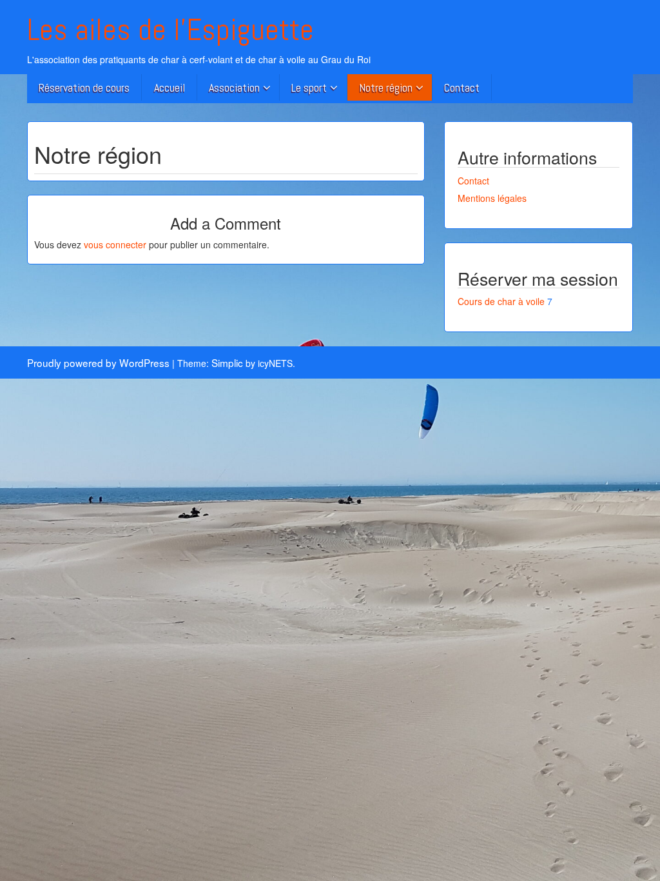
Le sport (309, 87)
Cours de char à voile (501, 301)
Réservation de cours (84, 87)
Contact (462, 87)
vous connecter (115, 244)
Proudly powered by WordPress (98, 362)
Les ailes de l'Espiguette (170, 29)
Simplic (227, 362)
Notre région (385, 87)
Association (234, 87)
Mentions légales (492, 198)
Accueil (169, 87)
